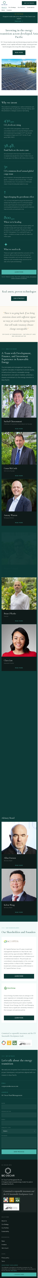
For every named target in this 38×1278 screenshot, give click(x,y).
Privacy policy (5, 1257)
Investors (9, 10)
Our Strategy (12, 7)
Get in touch (29, 3)
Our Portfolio (21, 7)
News (3, 10)
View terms (14, 1270)
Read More (19, 428)
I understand (19, 1274)
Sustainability (30, 7)
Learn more (19, 272)
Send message (19, 1151)
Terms (3, 1261)
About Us (4, 7)
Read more (19, 52)
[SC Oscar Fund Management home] (4, 3)
